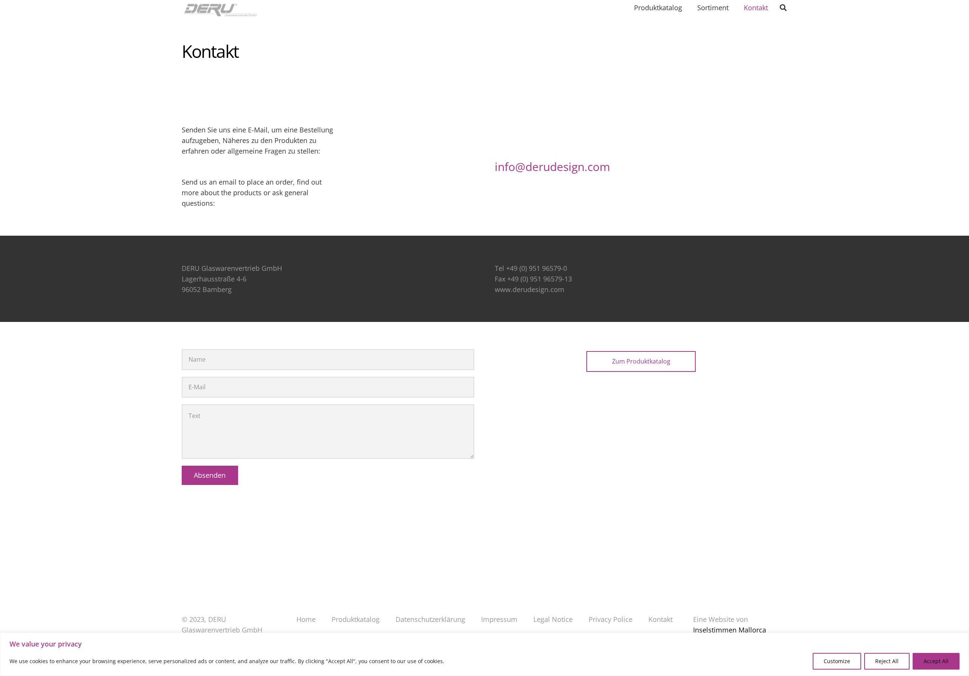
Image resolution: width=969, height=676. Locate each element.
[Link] (226, 11)
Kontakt (660, 619)
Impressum (499, 619)
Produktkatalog (356, 619)
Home (306, 619)
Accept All (936, 661)
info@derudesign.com (552, 166)
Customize (837, 661)
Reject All (887, 661)
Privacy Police (610, 619)
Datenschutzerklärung (430, 619)
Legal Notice (553, 619)
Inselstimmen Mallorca (729, 629)
